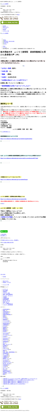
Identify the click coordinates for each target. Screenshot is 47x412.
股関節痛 (5, 319)
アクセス (5, 28)
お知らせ (5, 348)
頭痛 (4, 315)
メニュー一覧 (6, 31)
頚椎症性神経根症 (7, 314)
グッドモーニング (7, 335)
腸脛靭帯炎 (5, 339)
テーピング (5, 359)
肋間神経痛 (5, 341)
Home (4, 46)
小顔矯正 (5, 297)
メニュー (5, 47)
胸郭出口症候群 (6, 371)
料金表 (4, 29)
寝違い (4, 310)
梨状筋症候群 (6, 323)
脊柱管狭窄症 (6, 361)
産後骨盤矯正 (6, 299)
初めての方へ (6, 27)
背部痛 (4, 317)
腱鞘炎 (4, 328)
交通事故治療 (6, 298)
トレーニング (6, 332)
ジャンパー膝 (6, 321)
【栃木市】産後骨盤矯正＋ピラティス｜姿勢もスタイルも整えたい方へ (18, 379)
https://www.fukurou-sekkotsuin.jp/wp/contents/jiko (13, 199)
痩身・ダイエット (7, 344)
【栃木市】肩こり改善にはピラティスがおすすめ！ (14, 383)
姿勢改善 (5, 330)
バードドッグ (6, 337)
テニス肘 (5, 318)
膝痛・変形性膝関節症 (8, 294)
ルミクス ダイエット (8, 295)
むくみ (4, 326)
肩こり (4, 368)
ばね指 (4, 336)
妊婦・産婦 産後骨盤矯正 (9, 352)
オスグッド (5, 367)
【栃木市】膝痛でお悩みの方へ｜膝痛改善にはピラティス (15, 381)
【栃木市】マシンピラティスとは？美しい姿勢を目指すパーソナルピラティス (20, 378)
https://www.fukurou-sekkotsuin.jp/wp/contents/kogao (14, 179)
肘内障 (4, 331)
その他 (4, 366)
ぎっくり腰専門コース (8, 303)
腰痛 (4, 350)
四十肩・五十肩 (6, 300)
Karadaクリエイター (7, 362)
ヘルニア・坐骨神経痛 (8, 304)
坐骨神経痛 (5, 353)
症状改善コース (6, 370)
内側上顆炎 (5, 313)
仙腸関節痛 (5, 324)
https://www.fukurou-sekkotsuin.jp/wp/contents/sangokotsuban (16, 138)
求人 (4, 343)
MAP (18, 14)
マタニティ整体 (6, 293)
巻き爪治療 (5, 333)
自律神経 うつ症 (7, 372)
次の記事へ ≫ (3, 235)
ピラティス (5, 289)
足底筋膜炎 (5, 365)
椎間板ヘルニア (6, 358)
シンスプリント (6, 322)
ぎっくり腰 (5, 354)
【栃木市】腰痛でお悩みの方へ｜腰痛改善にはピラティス (15, 382)
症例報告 (5, 345)
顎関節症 (5, 291)
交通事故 (5, 357)
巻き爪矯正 (5, 290)
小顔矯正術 (5, 355)
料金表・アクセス (7, 282)
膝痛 (4, 374)
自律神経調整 (6, 311)
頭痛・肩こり (6, 302)
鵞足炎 (4, 346)
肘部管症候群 (6, 309)
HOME (4, 25)
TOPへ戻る (2, 274)
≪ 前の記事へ (3, 234)
